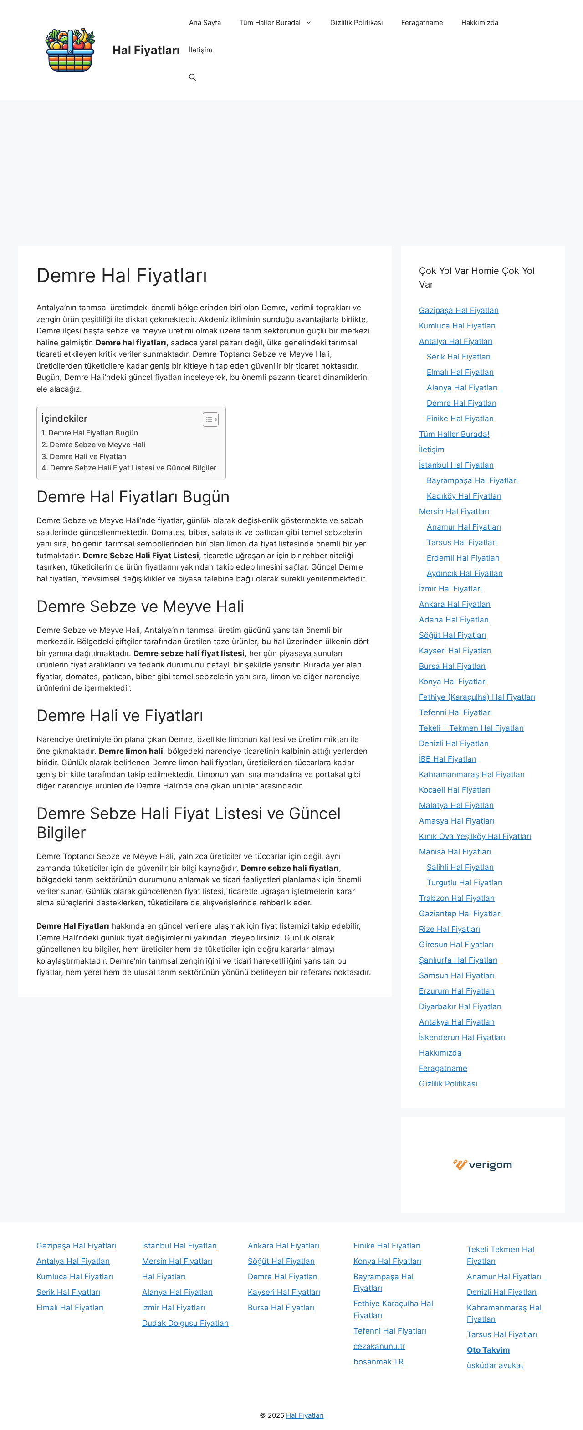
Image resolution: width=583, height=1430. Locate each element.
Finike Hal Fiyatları (460, 418)
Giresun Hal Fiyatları (456, 944)
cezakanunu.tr (379, 1346)
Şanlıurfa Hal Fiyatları (458, 960)
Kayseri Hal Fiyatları (455, 650)
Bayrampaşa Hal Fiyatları (472, 480)
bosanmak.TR (378, 1361)
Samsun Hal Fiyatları (456, 975)
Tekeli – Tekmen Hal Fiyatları (471, 728)
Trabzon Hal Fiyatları (457, 898)
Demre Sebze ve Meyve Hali (97, 444)
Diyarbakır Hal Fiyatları (460, 1006)
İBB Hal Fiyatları (447, 758)
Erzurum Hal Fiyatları (457, 990)
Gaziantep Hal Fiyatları (460, 913)
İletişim (200, 49)
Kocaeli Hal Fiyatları (455, 789)
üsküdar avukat (495, 1365)
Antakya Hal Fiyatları (457, 1021)
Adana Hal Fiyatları (454, 619)
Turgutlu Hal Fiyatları (464, 882)
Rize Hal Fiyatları (449, 929)
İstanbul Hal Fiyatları (456, 465)
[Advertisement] (291, 168)
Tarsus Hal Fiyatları (462, 542)
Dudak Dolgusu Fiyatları (185, 1323)
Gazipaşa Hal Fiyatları (459, 310)
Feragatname (422, 22)
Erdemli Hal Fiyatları (463, 557)
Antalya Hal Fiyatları (455, 341)
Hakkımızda (479, 22)
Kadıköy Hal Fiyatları (464, 495)
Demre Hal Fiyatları (461, 403)
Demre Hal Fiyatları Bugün (93, 432)
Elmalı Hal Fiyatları (460, 372)
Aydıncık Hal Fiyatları (465, 573)
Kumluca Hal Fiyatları (457, 325)
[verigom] (483, 1165)
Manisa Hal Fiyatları (455, 851)
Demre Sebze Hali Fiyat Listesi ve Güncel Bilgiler (133, 467)
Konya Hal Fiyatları (453, 681)
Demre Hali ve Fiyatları (88, 456)
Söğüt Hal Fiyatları (452, 635)
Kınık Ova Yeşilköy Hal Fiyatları (475, 836)
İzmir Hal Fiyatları (450, 588)
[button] (192, 77)
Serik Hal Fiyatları (459, 356)
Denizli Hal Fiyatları (454, 743)
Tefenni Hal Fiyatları (455, 712)
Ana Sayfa (205, 22)
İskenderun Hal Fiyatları (462, 1037)
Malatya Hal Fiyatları (456, 805)
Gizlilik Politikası (356, 22)
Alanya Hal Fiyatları (462, 387)
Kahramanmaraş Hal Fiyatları (472, 774)
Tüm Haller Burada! (270, 22)
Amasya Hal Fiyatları (456, 820)
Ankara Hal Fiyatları (455, 604)
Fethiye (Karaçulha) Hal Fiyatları (477, 697)
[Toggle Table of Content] (206, 419)
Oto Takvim (488, 1349)
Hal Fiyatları (146, 50)
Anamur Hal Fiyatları (464, 526)
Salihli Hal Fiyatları (460, 867)
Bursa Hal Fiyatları (452, 666)
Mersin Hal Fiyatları (454, 511)
